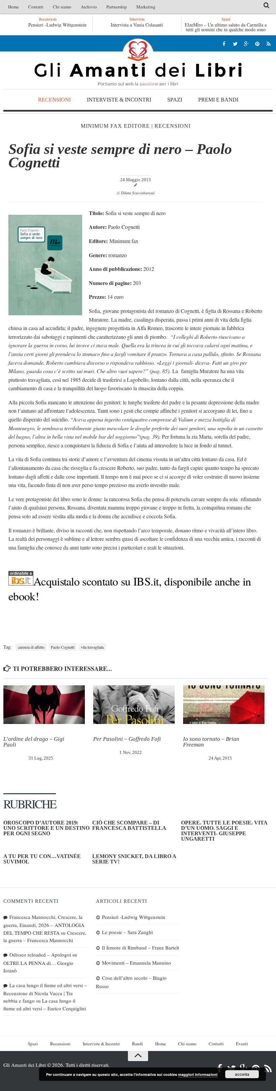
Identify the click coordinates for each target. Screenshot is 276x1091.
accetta (242, 1074)
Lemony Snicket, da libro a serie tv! (134, 858)
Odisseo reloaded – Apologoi (40, 954)
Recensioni (54, 100)
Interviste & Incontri (119, 100)
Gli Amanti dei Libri (138, 62)
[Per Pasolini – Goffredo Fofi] (134, 704)
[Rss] (268, 43)
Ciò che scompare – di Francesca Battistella (129, 825)
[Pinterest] (257, 43)
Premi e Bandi (218, 100)
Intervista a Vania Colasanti (137, 25)
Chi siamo (62, 7)
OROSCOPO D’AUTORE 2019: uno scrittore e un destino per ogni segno (46, 828)
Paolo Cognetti (62, 647)
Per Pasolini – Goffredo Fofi (127, 739)
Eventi (242, 1044)
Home (13, 7)
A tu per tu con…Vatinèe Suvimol (42, 858)
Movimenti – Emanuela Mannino (136, 962)
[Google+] (246, 43)
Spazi (174, 100)
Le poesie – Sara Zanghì (127, 932)
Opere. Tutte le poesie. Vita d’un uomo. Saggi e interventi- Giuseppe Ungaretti (224, 831)
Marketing (146, 7)
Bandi (137, 1044)
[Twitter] (235, 43)
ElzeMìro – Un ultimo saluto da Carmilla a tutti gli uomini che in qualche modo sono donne (226, 29)
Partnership (116, 7)
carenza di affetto (31, 647)
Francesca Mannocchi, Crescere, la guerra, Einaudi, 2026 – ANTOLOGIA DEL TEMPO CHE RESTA (43, 925)
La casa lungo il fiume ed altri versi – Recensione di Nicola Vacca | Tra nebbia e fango (45, 993)
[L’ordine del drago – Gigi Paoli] (44, 704)
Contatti (35, 7)
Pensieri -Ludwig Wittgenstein (57, 25)
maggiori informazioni (197, 1074)
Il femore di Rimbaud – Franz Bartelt (140, 947)
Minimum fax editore (115, 126)
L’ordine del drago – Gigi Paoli (33, 742)
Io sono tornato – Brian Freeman (211, 742)
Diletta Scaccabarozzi (137, 193)
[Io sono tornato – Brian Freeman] (224, 704)
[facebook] (224, 43)
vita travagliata (92, 647)
